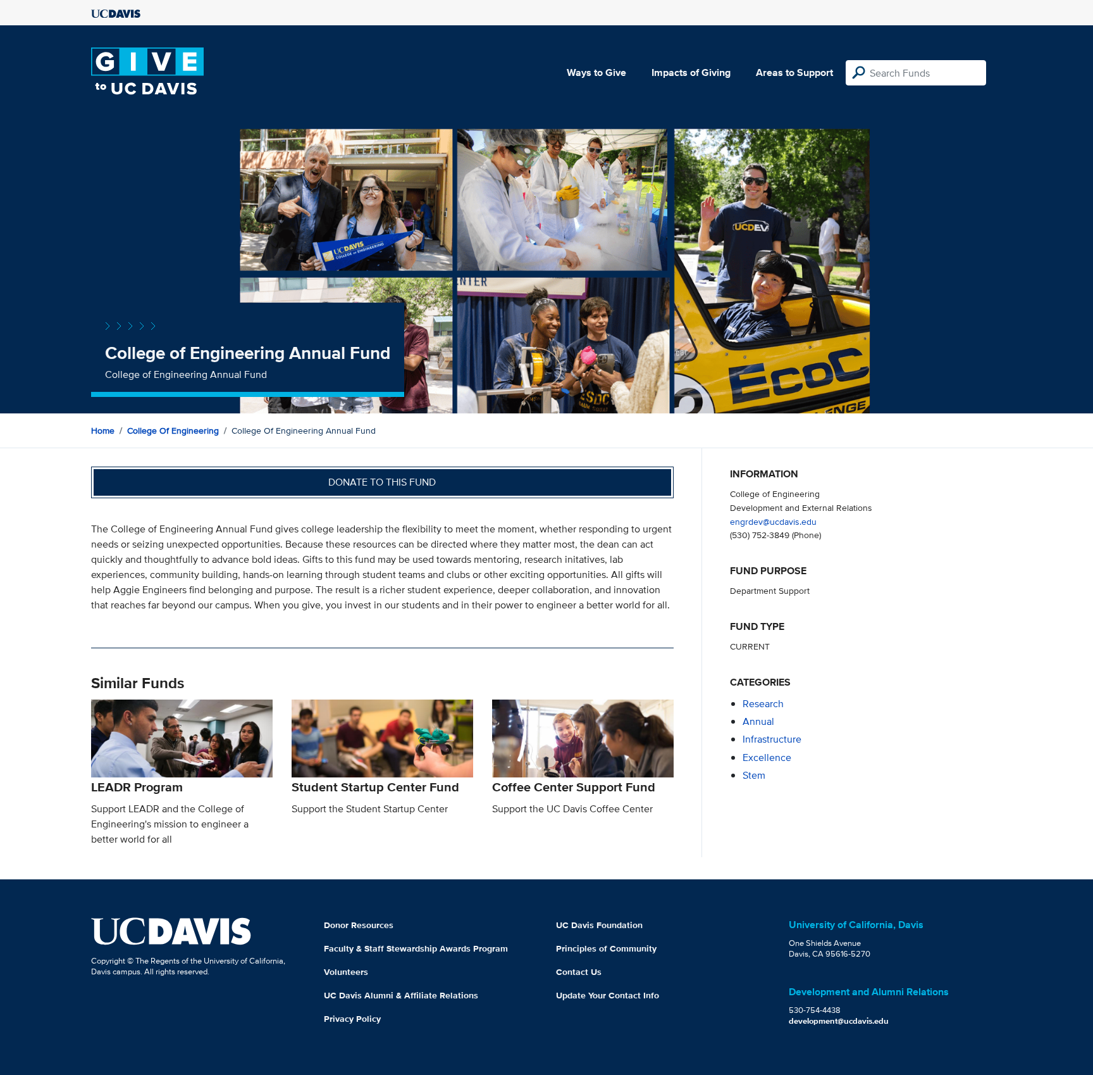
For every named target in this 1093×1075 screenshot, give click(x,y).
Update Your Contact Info (607, 995)
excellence (767, 757)
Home (102, 430)
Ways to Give (596, 72)
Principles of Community (606, 948)
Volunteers (346, 971)
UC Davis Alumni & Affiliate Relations (401, 995)
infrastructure (772, 739)
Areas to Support (794, 72)
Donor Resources (358, 925)
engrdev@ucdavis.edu (773, 521)
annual (758, 721)
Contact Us (579, 971)
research (763, 703)
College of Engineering (173, 430)
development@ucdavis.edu (839, 1021)
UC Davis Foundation (599, 925)
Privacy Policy (352, 1018)
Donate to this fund (382, 482)
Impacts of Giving (691, 72)
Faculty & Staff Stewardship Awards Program (416, 948)
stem (754, 775)
